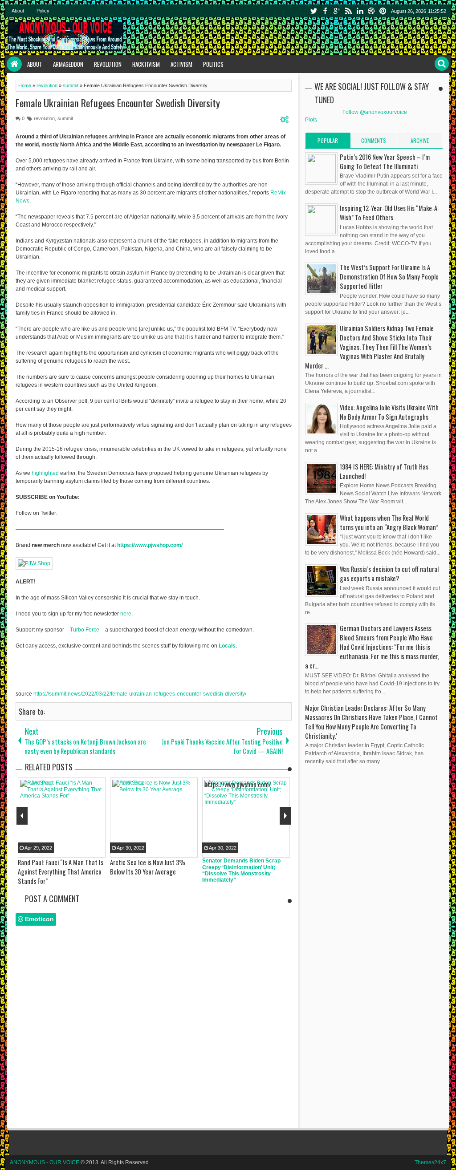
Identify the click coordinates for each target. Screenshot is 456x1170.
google (336, 10)
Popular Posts (328, 142)
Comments (373, 140)
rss (348, 10)
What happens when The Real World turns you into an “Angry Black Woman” (389, 522)
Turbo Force (84, 630)
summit (65, 118)
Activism (181, 64)
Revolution (108, 64)
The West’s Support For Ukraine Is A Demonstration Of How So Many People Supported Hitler (389, 277)
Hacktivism (146, 64)
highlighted (45, 473)
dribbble (371, 10)
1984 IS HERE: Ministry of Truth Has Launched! (384, 471)
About (18, 10)
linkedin (360, 10)
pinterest (383, 10)
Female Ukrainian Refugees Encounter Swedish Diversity (118, 102)
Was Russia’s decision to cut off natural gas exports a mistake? (389, 573)
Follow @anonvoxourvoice (374, 112)
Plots (311, 120)
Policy (43, 10)
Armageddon (68, 64)
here (125, 614)
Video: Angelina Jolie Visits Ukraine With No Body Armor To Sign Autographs (389, 412)
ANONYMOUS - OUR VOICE (44, 1162)
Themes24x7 (430, 1162)
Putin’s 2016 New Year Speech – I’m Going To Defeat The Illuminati (385, 161)
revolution (44, 118)
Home (14, 64)
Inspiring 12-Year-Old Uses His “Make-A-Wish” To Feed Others (390, 212)
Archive (420, 140)
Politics (213, 64)
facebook (325, 10)
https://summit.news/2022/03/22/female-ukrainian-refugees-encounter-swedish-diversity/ (139, 694)
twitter (313, 10)
